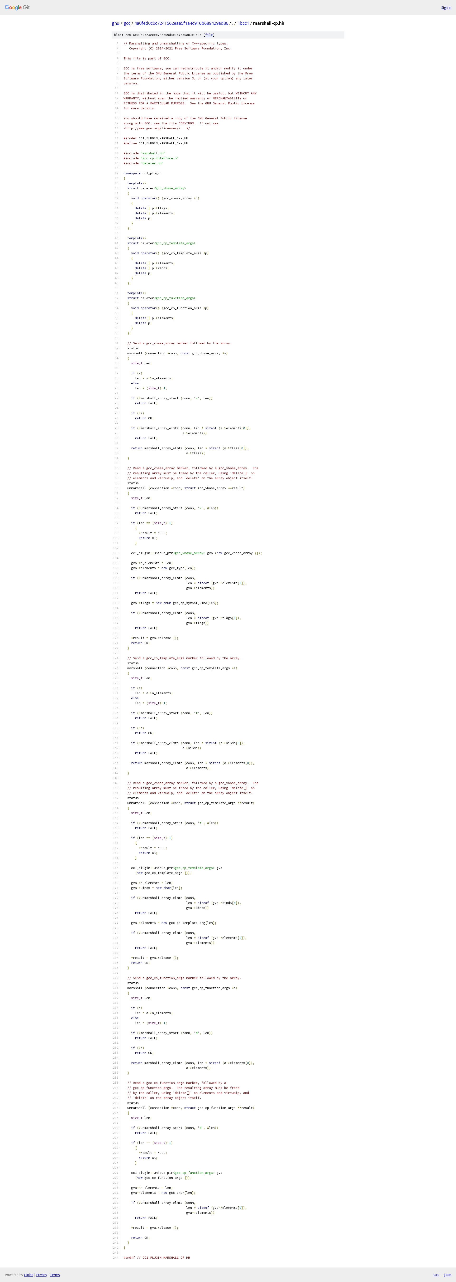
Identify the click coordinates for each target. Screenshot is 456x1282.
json (447, 1274)
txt (436, 1274)
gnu (115, 23)
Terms (55, 1274)
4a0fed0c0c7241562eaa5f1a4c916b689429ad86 (181, 23)
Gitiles (28, 1274)
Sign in (446, 7)
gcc (127, 23)
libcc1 (243, 23)
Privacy (41, 1274)
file (209, 35)
